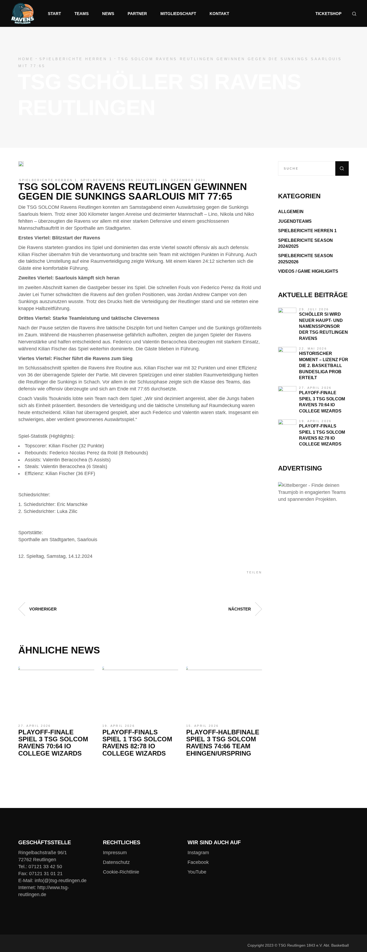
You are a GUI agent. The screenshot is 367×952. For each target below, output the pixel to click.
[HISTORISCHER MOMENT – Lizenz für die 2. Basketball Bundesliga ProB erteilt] (287, 356)
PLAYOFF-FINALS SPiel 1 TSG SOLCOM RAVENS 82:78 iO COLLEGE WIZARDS (137, 742)
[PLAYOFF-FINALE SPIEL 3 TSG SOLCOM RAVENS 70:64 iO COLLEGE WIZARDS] (56, 692)
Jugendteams (295, 221)
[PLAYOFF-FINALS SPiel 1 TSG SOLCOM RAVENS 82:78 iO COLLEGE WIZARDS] (140, 692)
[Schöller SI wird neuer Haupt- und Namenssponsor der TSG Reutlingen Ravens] (287, 317)
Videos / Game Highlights (308, 271)
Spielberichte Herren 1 (76, 59)
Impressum (115, 852)
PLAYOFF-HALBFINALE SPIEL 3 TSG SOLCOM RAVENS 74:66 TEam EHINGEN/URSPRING (222, 742)
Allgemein (291, 211)
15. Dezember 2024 (184, 180)
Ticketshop (328, 13)
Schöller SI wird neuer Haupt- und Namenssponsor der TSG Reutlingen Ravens (323, 326)
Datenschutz (116, 862)
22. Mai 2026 (313, 348)
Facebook (198, 862)
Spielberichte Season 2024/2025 (119, 180)
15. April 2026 (202, 725)
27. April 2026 (34, 725)
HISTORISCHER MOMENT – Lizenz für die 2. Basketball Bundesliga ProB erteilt (323, 365)
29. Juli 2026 (314, 309)
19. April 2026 (118, 725)
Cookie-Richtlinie (121, 872)
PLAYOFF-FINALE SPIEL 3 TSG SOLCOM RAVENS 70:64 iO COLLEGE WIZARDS (53, 742)
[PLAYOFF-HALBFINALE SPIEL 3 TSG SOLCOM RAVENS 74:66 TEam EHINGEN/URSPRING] (224, 692)
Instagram (198, 852)
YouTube (197, 872)
